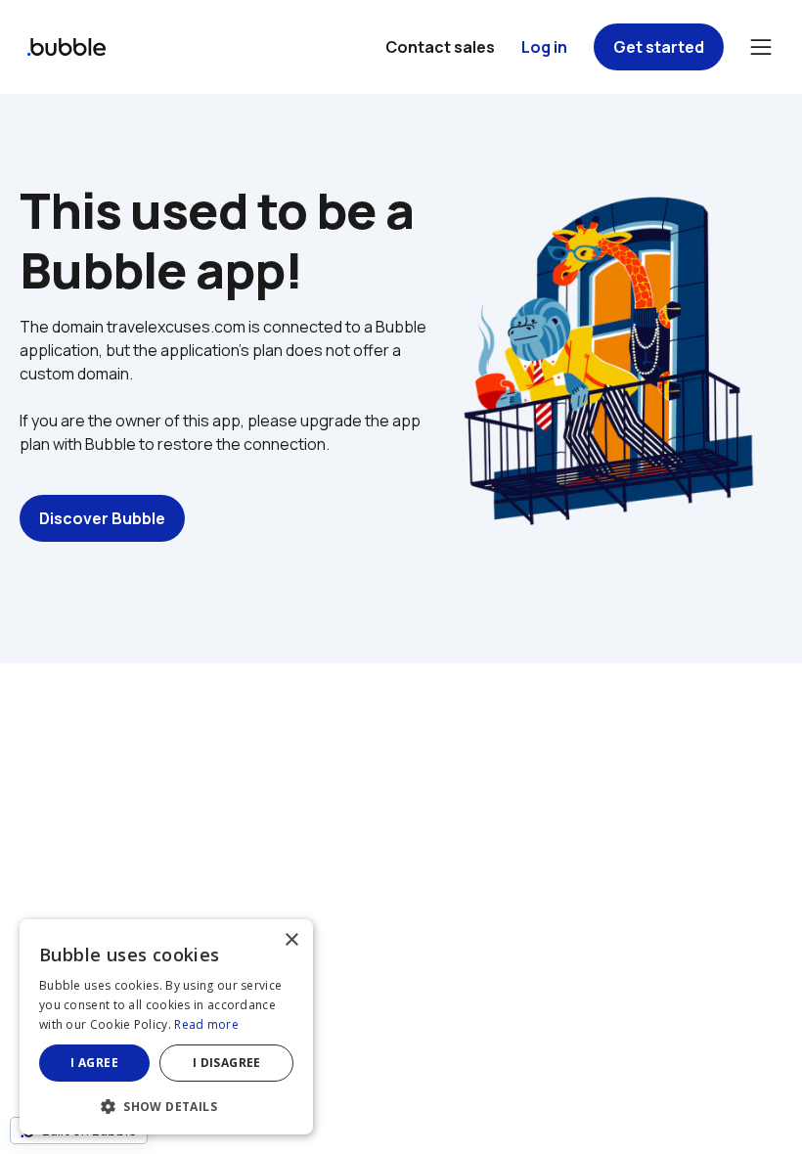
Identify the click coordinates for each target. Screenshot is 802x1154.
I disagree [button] (227, 1062)
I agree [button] (94, 1062)
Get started (658, 47)
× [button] (291, 940)
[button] (166, 1104)
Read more (206, 1024)
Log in (544, 47)
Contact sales (440, 47)
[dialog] (166, 1026)
